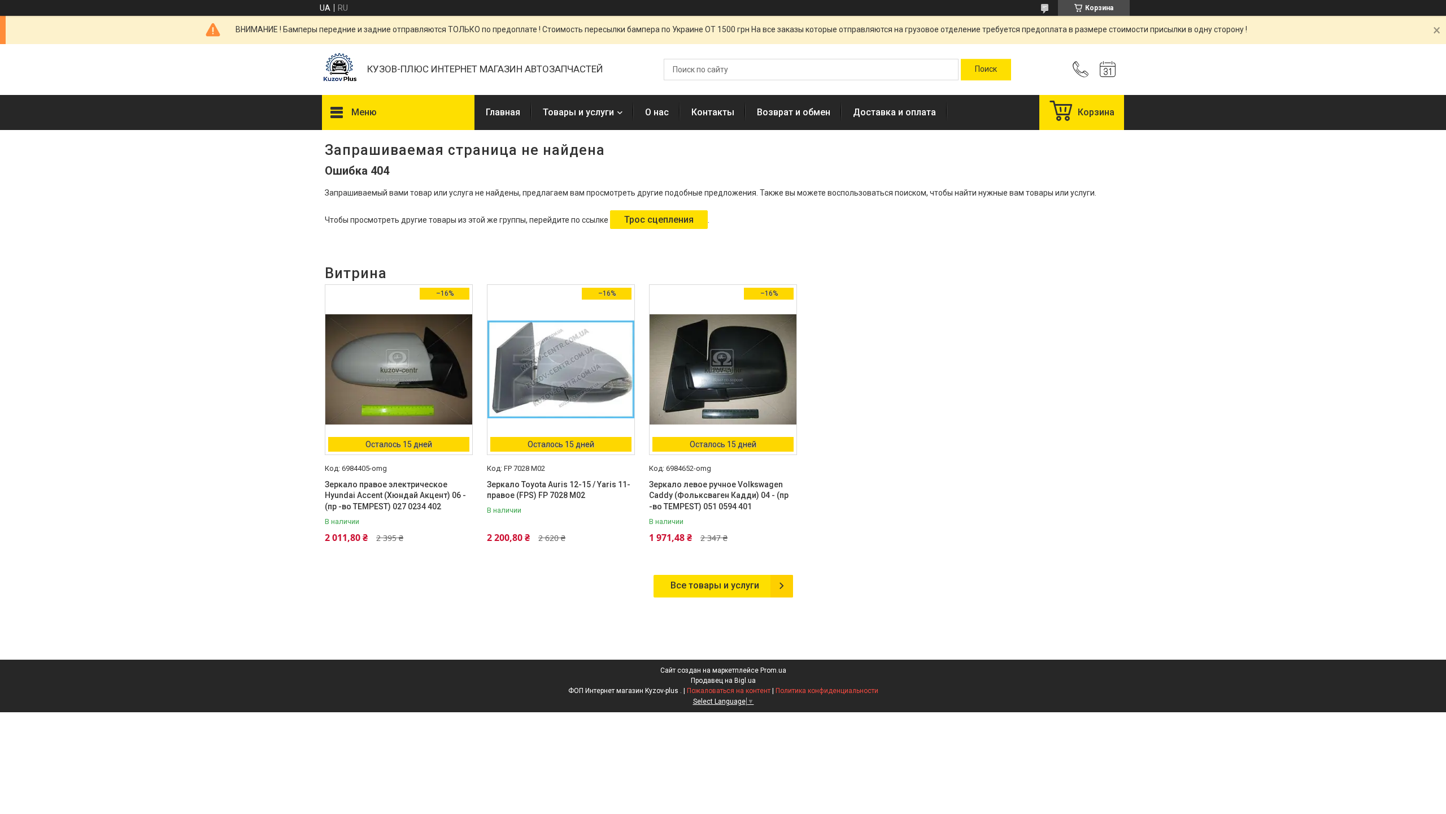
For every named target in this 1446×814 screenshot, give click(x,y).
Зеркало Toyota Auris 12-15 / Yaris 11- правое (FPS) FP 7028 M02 (558, 490)
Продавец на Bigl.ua (723, 681)
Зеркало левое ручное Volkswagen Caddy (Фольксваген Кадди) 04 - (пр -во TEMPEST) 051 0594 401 (719, 495)
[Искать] (986, 69)
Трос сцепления (659, 219)
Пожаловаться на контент (728, 691)
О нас (657, 112)
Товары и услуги (578, 112)
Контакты (712, 112)
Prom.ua (773, 670)
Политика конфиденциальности (827, 691)
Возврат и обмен (793, 112)
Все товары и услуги (714, 585)
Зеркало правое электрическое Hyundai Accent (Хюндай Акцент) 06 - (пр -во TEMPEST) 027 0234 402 (395, 495)
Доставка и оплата (894, 112)
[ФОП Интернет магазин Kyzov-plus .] (339, 69)
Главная (503, 112)
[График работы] (1108, 69)
